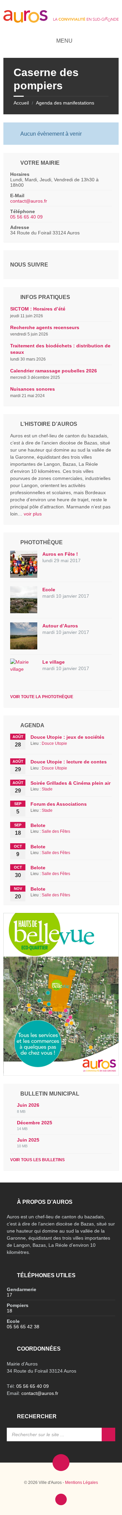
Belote (37, 825)
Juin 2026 (28, 1105)
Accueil (21, 103)
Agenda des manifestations (65, 103)
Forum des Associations (58, 804)
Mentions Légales (81, 1482)
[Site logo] (61, 21)
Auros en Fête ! (60, 554)
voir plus (33, 514)
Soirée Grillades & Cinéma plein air (70, 783)
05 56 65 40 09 (26, 217)
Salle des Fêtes (56, 831)
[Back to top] (61, 1499)
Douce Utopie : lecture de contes (68, 761)
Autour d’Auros (60, 625)
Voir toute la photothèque (41, 696)
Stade (47, 789)
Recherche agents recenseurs (44, 327)
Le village (53, 662)
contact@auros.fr (28, 201)
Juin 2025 (28, 1140)
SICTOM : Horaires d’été (37, 309)
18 (9, 1310)
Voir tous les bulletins (37, 1159)
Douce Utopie (54, 743)
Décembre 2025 (34, 1122)
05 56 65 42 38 (23, 1326)
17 (9, 1295)
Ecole (48, 589)
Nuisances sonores (32, 389)
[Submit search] (108, 1434)
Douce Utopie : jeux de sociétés (67, 737)
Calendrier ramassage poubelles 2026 (53, 370)
